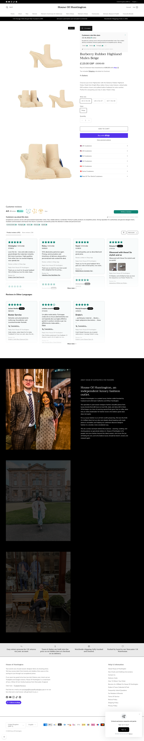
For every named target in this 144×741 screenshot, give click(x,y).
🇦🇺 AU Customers (86, 161)
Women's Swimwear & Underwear (51, 14)
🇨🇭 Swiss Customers (87, 171)
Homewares (95, 14)
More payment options (104, 140)
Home (12, 14)
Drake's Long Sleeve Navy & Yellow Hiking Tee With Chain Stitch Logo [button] (85, 339)
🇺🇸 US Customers (86, 151)
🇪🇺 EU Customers (86, 156)
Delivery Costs (112, 678)
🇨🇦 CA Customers (86, 166)
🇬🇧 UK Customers (86, 146)
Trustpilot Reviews (20, 686)
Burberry (85, 75)
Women (34, 14)
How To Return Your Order (116, 681)
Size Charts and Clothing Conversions (120, 672)
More (46, 211)
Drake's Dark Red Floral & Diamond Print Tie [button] (16, 277)
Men (27, 14)
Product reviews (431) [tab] (13, 232)
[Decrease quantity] (81, 120)
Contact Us (111, 675)
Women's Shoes (83, 14)
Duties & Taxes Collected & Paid (118, 687)
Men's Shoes (70, 14)
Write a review (126, 212)
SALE (20, 14)
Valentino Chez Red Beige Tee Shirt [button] (51, 275)
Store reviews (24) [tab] (27, 232)
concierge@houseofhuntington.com (33, 690)
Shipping (92, 71)
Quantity (83, 116)
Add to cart (104, 129)
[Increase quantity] (89, 120)
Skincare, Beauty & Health (111, 14)
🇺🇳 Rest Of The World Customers (91, 176)
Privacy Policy (112, 706)
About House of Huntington (117, 669)
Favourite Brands (128, 14)
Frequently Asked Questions (117, 690)
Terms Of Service (113, 696)
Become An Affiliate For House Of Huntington (123, 684)
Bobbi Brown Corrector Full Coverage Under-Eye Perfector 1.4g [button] (85, 271)
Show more (71, 288)
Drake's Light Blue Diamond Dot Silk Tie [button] (18, 339)
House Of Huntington (16, 731)
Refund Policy (112, 700)
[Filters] (123, 232)
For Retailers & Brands (115, 693)
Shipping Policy (113, 703)
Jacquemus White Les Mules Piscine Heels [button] (118, 283)
